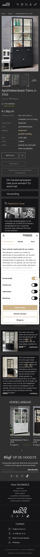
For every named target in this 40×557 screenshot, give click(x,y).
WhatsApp (16, 542)
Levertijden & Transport (20, 501)
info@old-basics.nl (18, 529)
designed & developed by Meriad (20, 553)
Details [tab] (20, 241)
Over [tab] (33, 241)
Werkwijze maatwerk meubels (20, 498)
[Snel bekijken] (16, 431)
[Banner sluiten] (37, 235)
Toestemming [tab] (7, 241)
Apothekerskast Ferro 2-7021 (24, 13)
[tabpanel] (20, 428)
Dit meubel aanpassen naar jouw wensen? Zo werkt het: (19, 183)
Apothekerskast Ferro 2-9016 (19, 441)
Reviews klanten (20, 491)
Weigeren (20, 320)
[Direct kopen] (28, 431)
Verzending (13, 193)
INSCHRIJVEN (33, 470)
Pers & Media (20, 493)
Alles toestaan (20, 307)
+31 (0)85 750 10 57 (18, 533)
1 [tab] (19, 450)
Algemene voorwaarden (20, 496)
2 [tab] (21, 450)
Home (3, 13)
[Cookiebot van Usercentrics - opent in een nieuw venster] (24, 235)
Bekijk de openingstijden (20, 538)
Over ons (20, 488)
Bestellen (10, 155)
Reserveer (13, 164)
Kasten (10, 13)
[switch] (34, 285)
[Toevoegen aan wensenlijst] (22, 431)
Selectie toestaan (20, 314)
